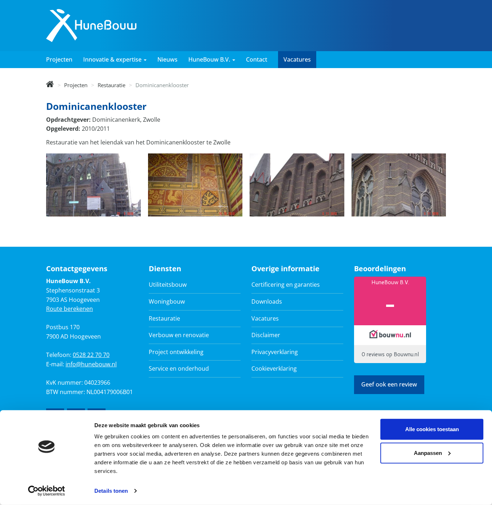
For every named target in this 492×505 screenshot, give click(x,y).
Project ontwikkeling (176, 352)
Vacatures (297, 59)
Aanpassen (428, 453)
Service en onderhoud (179, 368)
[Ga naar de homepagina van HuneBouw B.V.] (91, 25)
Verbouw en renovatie (179, 335)
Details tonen (111, 491)
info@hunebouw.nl (91, 364)
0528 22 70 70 (91, 355)
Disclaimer (265, 335)
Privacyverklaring (274, 352)
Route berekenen (69, 309)
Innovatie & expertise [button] (113, 59)
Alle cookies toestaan (432, 429)
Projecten (59, 59)
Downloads (266, 301)
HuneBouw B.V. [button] (210, 59)
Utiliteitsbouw (168, 285)
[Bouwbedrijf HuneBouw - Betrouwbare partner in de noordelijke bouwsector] (50, 85)
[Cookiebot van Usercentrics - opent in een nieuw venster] (46, 491)
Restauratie (111, 85)
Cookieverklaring (274, 368)
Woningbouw (167, 301)
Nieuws (167, 59)
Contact (256, 59)
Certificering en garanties (285, 285)
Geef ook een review (389, 384)
